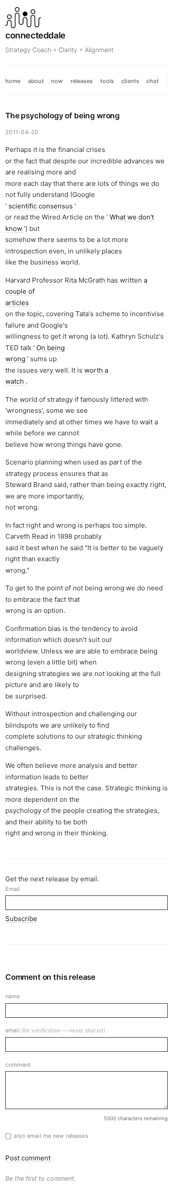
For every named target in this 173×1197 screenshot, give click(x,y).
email (55, 1030)
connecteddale (35, 35)
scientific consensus (41, 206)
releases (82, 81)
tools (107, 81)
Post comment (28, 1158)
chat (152, 81)
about (36, 81)
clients (130, 81)
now (57, 81)
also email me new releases (51, 1136)
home (13, 81)
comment (18, 1064)
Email (12, 889)
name (12, 996)
